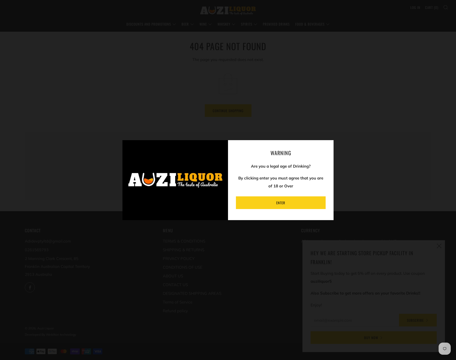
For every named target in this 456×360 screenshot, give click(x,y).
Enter (280, 202)
